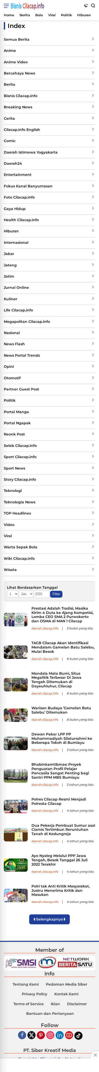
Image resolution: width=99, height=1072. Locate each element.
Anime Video (16, 62)
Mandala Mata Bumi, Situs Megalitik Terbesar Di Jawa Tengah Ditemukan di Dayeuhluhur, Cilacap (56, 679)
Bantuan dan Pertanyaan (50, 1013)
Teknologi (13, 490)
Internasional (16, 242)
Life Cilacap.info (18, 310)
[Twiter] (31, 1035)
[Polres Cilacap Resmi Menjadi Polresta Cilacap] (16, 806)
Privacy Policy (34, 994)
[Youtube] (69, 1035)
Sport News (14, 468)
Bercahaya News (19, 73)
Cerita (9, 118)
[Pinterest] (41, 1035)
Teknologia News (19, 502)
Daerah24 (13, 163)
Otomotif (12, 378)
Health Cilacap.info (21, 220)
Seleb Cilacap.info (20, 445)
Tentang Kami (26, 984)
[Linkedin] (60, 1035)
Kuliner (10, 299)
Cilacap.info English (22, 129)
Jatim (9, 276)
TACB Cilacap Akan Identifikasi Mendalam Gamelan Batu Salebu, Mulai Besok (62, 647)
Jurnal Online (16, 287)
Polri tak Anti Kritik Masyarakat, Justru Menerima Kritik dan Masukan (60, 890)
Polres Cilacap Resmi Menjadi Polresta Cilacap (58, 801)
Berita (9, 84)
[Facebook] (22, 1035)
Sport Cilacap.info (20, 457)
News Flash (14, 344)
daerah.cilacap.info (44, 628)
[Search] (92, 5)
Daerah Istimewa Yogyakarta (31, 152)
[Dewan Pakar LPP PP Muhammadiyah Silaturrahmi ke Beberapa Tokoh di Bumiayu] (16, 743)
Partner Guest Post (21, 389)
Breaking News (18, 107)
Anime (10, 50)
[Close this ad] (95, 1054)
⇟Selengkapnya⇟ (49, 919)
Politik (9, 400)
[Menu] (7, 6)
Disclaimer (77, 1004)
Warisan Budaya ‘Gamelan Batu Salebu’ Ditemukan (61, 710)
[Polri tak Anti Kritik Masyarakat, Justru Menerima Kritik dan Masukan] (16, 895)
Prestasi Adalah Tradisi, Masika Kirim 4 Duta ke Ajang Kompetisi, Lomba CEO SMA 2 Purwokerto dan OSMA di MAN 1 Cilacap (62, 614)
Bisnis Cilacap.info (27, 5)
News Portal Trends (22, 355)
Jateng (10, 265)
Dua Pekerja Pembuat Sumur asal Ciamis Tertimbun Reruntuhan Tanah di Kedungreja (63, 829)
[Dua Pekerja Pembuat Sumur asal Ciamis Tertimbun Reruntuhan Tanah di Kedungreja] (16, 834)
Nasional (12, 332)
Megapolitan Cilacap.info (27, 321)
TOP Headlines (17, 513)
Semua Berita (16, 39)
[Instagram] (50, 1035)
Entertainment (17, 174)
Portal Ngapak (17, 423)
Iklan (55, 1004)
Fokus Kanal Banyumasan (28, 186)
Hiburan (11, 231)
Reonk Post (14, 434)
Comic (9, 141)
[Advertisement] (49, 1065)
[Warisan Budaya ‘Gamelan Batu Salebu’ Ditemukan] (16, 715)
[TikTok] (78, 1036)
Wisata (10, 569)
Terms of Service (28, 1004)
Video (9, 524)
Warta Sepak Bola (20, 547)
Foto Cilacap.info (19, 197)
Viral (8, 536)
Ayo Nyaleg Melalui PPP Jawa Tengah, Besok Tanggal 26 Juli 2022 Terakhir (59, 860)
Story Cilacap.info (20, 479)
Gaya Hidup (15, 208)
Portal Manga (16, 412)
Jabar (9, 253)
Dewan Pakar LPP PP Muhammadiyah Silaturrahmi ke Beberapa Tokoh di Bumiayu (61, 738)
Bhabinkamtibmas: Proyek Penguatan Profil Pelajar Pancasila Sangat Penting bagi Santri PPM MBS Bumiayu (60, 770)
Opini (9, 366)
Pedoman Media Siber (66, 984)
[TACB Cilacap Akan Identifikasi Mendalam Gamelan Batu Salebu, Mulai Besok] (16, 652)
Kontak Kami (66, 994)
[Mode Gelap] (86, 5)
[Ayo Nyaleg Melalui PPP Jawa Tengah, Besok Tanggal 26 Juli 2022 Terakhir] (16, 865)
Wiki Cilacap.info (19, 558)
